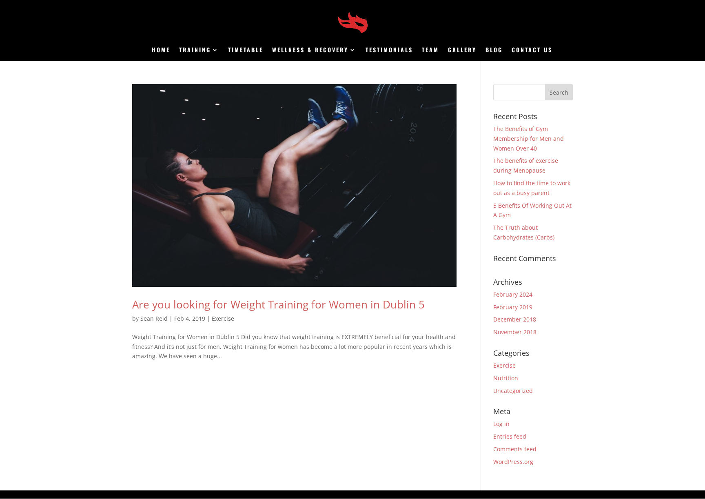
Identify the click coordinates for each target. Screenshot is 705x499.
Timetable (245, 50)
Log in (501, 424)
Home (161, 50)
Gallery (462, 50)
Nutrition (505, 378)
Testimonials (389, 50)
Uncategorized (513, 391)
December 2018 (514, 319)
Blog (494, 50)
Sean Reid (154, 318)
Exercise (223, 318)
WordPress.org (513, 462)
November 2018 (515, 332)
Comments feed (515, 449)
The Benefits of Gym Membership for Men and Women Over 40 (528, 138)
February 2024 (512, 294)
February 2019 (512, 307)
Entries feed (509, 436)
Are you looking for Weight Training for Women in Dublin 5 (278, 304)
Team (430, 50)
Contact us (532, 50)
